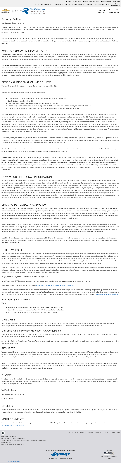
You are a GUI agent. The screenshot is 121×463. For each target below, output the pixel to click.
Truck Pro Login (115, 432)
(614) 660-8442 (76, 1)
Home (37, 4)
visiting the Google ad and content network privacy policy (55, 285)
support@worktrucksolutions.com (13, 425)
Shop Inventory (46, 4)
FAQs (76, 432)
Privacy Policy (99, 432)
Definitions (83, 432)
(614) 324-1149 (114, 1)
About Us (89, 4)
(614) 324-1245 (94, 1)
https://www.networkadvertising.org (107, 294)
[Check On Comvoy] (3, 433)
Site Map (90, 432)
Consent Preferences (13, 461)
